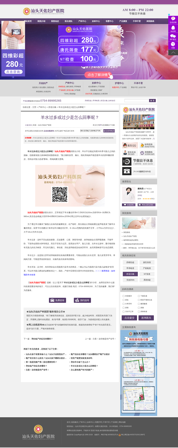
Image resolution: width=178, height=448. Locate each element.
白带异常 (104, 94)
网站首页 (28, 21)
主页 (34, 107)
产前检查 (62, 90)
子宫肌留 (101, 87)
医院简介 (35, 87)
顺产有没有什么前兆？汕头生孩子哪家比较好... (46, 358)
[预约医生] (173, 37)
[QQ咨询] (173, 28)
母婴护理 (115, 87)
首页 (68, 422)
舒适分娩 (70, 90)
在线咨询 (47, 92)
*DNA (66, 94)
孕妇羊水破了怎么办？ (80, 362)
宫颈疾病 (96, 94)
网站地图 (122, 422)
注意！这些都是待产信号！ (104, 339)
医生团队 (69, 21)
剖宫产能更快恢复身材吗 (81, 358)
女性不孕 (142, 87)
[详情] (140, 195)
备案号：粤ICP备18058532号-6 (106, 435)
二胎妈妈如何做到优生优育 (133, 244)
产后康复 (123, 21)
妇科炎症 (112, 101)
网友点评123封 (147, 205)
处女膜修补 (92, 87)
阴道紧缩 (94, 90)
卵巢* (100, 90)
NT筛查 (77, 90)
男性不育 (134, 87)
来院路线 (150, 21)
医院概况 (74, 422)
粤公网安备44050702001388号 (133, 435)
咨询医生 (146, 317)
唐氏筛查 (69, 87)
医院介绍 (41, 21)
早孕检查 (77, 87)
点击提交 (129, 317)
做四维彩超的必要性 (130, 240)
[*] (153, 139)
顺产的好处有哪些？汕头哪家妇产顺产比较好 (90, 354)
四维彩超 (61, 87)
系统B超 (72, 94)
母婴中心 (109, 21)
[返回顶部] (173, 52)
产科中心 (82, 21)
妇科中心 (96, 21)
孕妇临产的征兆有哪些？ (42, 339)
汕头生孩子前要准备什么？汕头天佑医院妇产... (46, 354)
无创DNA (130, 280)
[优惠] (173, 45)
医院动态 (55, 21)
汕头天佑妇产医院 (130, 236)
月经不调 (88, 94)
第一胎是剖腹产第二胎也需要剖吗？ (41, 362)
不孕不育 (137, 21)
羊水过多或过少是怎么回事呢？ (72, 107)
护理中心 (119, 83)
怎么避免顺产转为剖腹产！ (82, 370)
